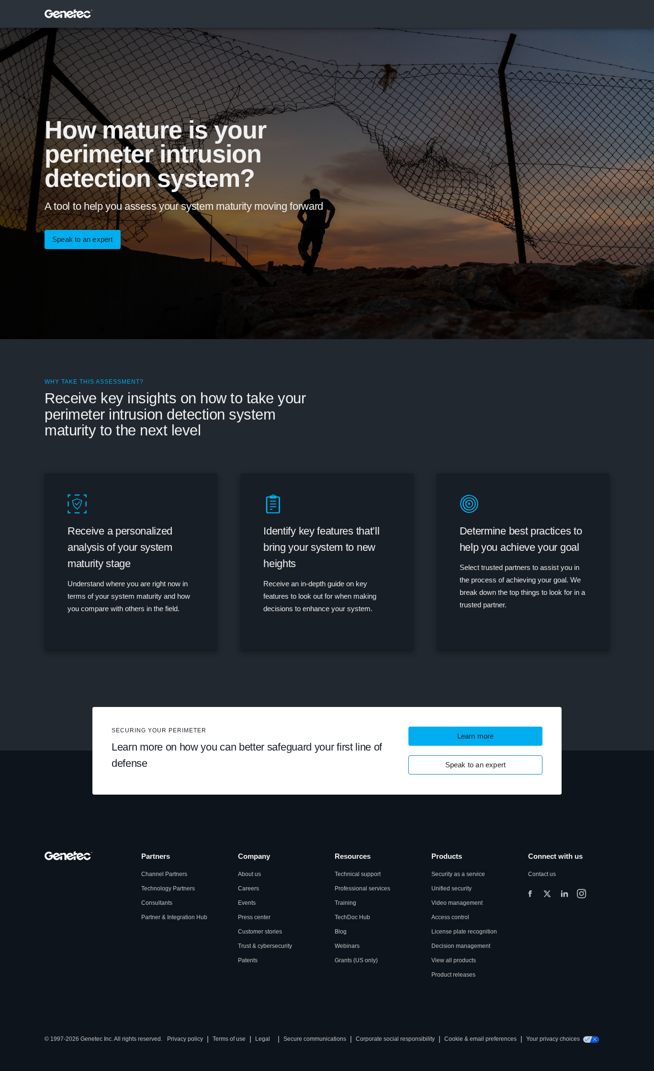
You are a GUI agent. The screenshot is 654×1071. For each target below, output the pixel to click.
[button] (475, 736)
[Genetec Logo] (69, 14)
